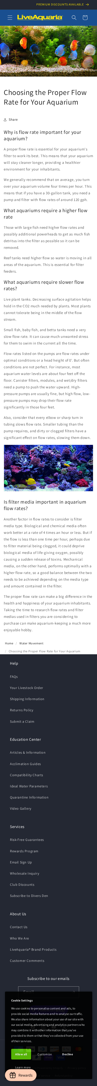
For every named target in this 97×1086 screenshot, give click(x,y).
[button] (9, 17)
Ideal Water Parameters (29, 786)
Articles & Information (28, 752)
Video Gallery (20, 808)
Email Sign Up (21, 862)
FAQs (14, 676)
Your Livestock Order (26, 688)
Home (9, 643)
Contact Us (19, 927)
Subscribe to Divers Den (29, 895)
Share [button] (13, 119)
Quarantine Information (29, 797)
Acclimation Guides (25, 764)
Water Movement (31, 643)
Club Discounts (22, 884)
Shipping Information (27, 699)
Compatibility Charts (26, 775)
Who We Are (19, 938)
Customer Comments (27, 960)
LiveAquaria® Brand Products (33, 949)
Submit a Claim (22, 721)
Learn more (23, 1067)
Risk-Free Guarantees (27, 839)
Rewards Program (24, 851)
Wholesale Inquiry (24, 873)
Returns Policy (21, 710)
